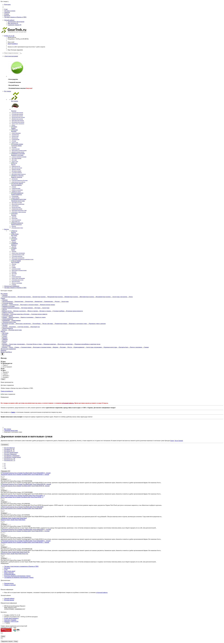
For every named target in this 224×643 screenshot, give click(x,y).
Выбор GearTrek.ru (6, 352)
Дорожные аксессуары (9, 322)
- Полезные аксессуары (14, 330)
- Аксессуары (64, 301)
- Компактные (38, 301)
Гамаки (3, 298)
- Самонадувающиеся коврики (10, 308)
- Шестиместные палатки (86, 296)
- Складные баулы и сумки (33, 344)
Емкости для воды (7, 312)
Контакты (7, 15)
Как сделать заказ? (9, 571)
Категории (7, 4)
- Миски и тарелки (32, 311)
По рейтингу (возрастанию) (12, 457)
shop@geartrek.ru (13, 43)
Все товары (7, 91)
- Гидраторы (5, 314)
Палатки (5, 295)
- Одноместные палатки (8, 296)
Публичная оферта (9, 574)
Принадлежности (7, 328)
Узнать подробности (7, 391)
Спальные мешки (7, 303)
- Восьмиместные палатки (102, 296)
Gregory (4, 336)
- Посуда (69, 347)
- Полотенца (12, 326)
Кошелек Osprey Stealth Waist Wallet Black (13, 519)
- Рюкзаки (4, 338)
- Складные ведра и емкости (38, 314)
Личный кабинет (9, 598)
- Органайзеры (36, 323)
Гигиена (4, 325)
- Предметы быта (123, 347)
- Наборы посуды (6, 311)
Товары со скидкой (10, 585)
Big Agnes (5, 333)
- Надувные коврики (26, 308)
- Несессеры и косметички (22, 323)
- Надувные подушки (7, 323)
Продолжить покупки (6, 641)
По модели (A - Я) (9, 458)
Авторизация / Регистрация (16, 21)
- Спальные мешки (25, 347)
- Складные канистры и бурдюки (19, 314)
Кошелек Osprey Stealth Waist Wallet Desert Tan (14, 553)
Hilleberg (5, 339)
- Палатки (4, 334)
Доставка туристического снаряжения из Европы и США (21, 566)
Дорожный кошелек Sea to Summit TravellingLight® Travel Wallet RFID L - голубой (25, 531)
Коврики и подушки (8, 306)
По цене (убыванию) (10, 454)
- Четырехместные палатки (54, 296)
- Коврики (55, 347)
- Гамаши (4, 317)
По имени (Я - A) (9, 451)
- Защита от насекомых (26, 317)
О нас (6, 9)
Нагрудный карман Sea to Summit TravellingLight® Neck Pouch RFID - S (22, 497)
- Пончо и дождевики (135, 347)
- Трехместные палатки (38, 296)
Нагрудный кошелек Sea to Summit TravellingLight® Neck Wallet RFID (21, 508)
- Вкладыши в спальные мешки (29, 304)
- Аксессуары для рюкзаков (16, 344)
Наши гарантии (9, 572)
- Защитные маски (13, 317)
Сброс (3, 379)
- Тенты (130, 296)
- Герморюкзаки (48, 301)
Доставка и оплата (9, 10)
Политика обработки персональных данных (17, 576)
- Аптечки (4, 326)
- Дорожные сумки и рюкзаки (96, 323)
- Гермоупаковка (15, 320)
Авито (13, 412)
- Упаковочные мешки (60, 323)
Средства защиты (7, 315)
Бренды (6, 229)
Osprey (4, 342)
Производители (9, 583)
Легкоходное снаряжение (11, 286)
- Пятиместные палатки (70, 296)
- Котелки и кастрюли (19, 311)
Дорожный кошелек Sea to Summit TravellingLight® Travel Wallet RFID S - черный (25, 474)
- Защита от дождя (39, 317)
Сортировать (4, 444)
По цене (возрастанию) (11, 452)
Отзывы (6, 14)
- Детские (56, 301)
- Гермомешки (5, 320)
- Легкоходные (28, 301)
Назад (3, 636)
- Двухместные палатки (23, 296)
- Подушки (37, 308)
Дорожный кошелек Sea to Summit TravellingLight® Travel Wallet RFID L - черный (25, 542)
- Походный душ (34, 326)
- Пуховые (4, 304)
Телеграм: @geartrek (10, 620)
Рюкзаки (5, 300)
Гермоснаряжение (7, 319)
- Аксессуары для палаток (119, 296)
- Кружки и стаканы (44, 311)
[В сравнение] (10, 479)
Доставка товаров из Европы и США (15, 17)
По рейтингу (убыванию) (11, 455)
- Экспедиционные (7, 301)
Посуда (4, 309)
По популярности (9, 447)
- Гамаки (16, 347)
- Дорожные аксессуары (109, 347)
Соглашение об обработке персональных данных (19, 577)
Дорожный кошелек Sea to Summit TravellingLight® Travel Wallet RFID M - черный (25, 486)
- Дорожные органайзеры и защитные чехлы (86, 344)
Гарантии (7, 12)
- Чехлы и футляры (47, 323)
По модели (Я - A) (9, 460)
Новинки (3, 350)
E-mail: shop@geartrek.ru (11, 618)
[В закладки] (8, 479)
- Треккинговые (18, 301)
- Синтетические (13, 304)
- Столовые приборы (58, 311)
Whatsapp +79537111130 (11, 621)
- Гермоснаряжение (78, 347)
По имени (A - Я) (9, 449)
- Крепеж (4, 330)
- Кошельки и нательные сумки (77, 323)
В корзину (4, 479)
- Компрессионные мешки (47, 304)
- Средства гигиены (22, 326)
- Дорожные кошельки (49, 344)
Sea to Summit (6, 345)
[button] (11, 56)
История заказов (9, 600)
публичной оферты (101, 592)
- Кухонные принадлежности (74, 311)
